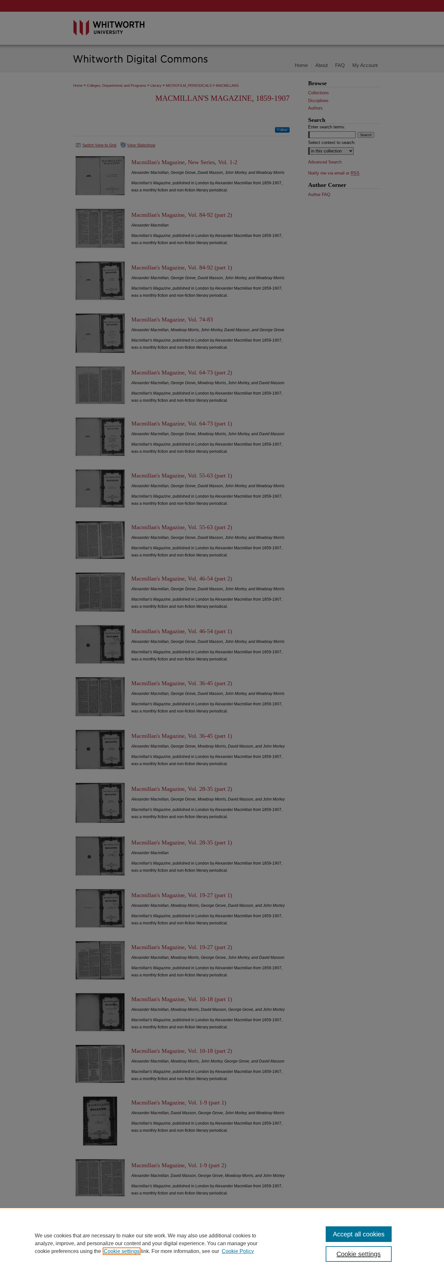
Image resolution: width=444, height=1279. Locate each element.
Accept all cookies (359, 1234)
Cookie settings (121, 1251)
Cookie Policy (238, 1251)
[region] (222, 1243)
